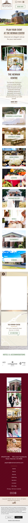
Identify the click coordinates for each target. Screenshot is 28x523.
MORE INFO (14, 102)
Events (14, 474)
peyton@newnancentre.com (14, 462)
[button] (3, 24)
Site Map (14, 486)
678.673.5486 (5, 457)
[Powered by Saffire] (14, 502)
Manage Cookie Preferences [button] (14, 520)
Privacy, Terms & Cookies (14, 489)
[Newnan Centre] (7, 5)
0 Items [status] (20, 2)
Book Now (20, 6)
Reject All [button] (9, 517)
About (14, 471)
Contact (14, 483)
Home (14, 468)
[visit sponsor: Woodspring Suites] (14, 363)
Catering (14, 477)
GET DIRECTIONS (14, 333)
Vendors (14, 480)
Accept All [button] (19, 517)
